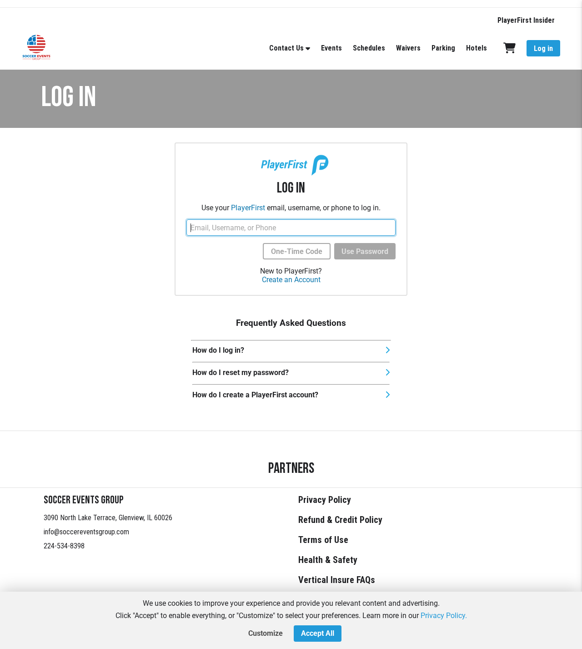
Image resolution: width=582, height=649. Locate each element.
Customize (265, 633)
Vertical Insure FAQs (336, 579)
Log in (543, 48)
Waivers (408, 48)
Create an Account (291, 279)
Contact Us (286, 48)
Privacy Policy (324, 499)
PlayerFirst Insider (526, 20)
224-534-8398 (64, 546)
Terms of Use (323, 539)
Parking (443, 48)
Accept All (317, 633)
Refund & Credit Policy (340, 519)
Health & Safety (327, 559)
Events (331, 48)
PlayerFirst (248, 207)
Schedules (369, 48)
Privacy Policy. (444, 615)
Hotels (476, 48)
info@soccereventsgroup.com (86, 531)
